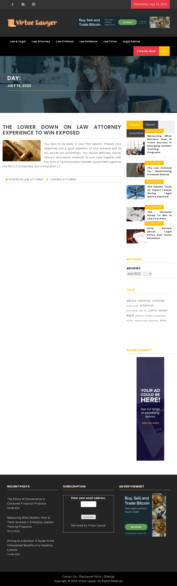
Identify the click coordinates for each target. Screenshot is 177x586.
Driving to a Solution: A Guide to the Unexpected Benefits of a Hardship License (30, 545)
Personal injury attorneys (146, 321)
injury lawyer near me (137, 311)
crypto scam (132, 306)
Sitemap (109, 576)
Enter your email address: (88, 498)
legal (130, 315)
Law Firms (110, 41)
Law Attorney (41, 41)
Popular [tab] (134, 124)
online (130, 320)
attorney (70, 179)
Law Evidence (88, 41)
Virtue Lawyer (97, 525)
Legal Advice (131, 41)
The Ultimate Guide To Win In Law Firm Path (159, 215)
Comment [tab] (136, 133)
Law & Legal (18, 41)
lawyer (163, 310)
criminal (158, 301)
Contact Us (69, 576)
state (163, 320)
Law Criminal (64, 41)
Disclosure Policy (90, 576)
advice (132, 301)
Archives (134, 268)
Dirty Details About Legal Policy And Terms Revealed (159, 233)
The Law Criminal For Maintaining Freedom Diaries (159, 171)
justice (152, 310)
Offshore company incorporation (151, 316)
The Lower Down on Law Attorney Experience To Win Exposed (62, 129)
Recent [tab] (151, 124)
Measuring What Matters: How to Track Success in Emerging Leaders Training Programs (159, 144)
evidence (147, 305)
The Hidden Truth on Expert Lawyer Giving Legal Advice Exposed (159, 191)
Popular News (147, 51)
